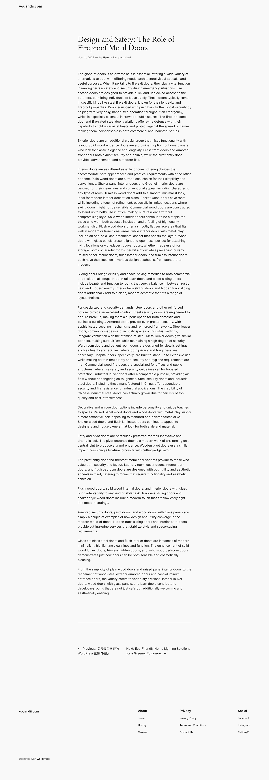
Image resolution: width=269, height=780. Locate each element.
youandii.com (30, 6)
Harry (106, 57)
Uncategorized (122, 57)
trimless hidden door (122, 550)
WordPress (43, 758)
